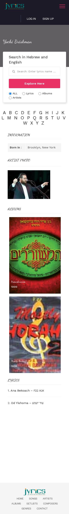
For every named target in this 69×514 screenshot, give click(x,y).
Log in (31, 18)
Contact (42, 508)
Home (19, 498)
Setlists (32, 503)
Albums (16, 503)
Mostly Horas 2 (19, 361)
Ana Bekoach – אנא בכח (27, 390)
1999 (14, 286)
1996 (14, 366)
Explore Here (34, 83)
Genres (26, 508)
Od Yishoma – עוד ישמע (27, 403)
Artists (48, 498)
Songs (33, 498)
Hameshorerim (18, 281)
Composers (50, 503)
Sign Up (48, 18)
